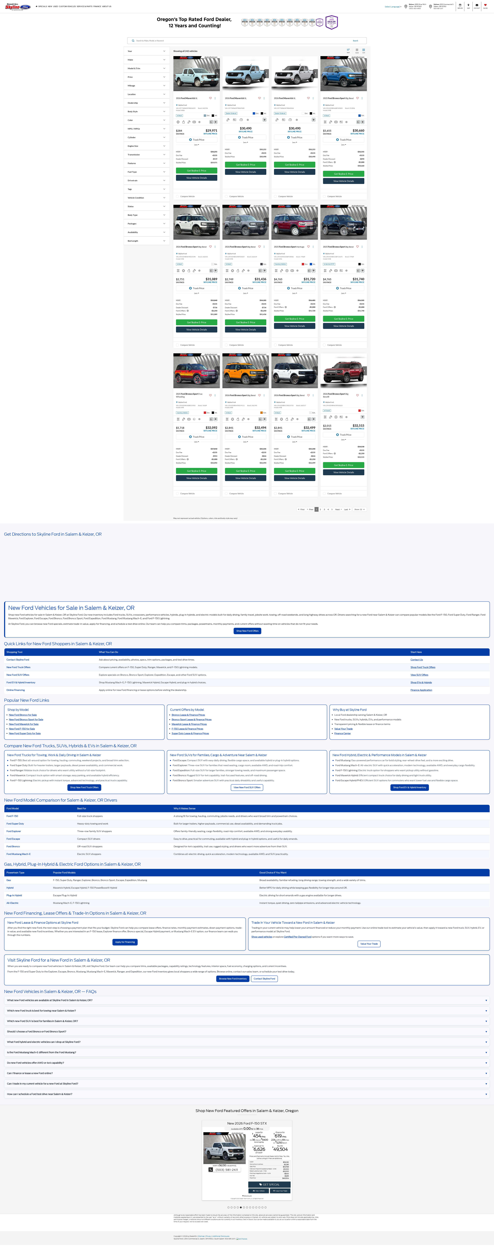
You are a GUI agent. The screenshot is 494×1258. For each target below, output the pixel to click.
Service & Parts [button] (84, 6)
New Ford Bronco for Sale (23, 714)
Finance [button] (97, 6)
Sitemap (201, 1236)
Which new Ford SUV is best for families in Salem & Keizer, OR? (42, 1021)
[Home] (36, 6)
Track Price (198, 139)
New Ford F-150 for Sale (22, 728)
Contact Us (417, 659)
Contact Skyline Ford (264, 978)
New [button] (50, 6)
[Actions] (215, 98)
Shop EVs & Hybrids (421, 682)
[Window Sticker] (215, 122)
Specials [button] (42, 6)
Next (338, 509)
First (302, 509)
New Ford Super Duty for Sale (25, 733)
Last (346, 509)
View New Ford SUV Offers (247, 787)
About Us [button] (106, 6)
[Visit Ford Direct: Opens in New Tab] (242, 1239)
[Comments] (211, 122)
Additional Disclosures (220, 1236)
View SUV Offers (419, 674)
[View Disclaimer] (199, 122)
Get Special (271, 1187)
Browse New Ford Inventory (233, 978)
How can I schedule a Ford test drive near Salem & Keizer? (39, 1094)
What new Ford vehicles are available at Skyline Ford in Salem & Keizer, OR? (49, 1000)
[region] (196, 157)
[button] (217, 73)
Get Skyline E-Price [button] (196, 170)
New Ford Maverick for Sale (23, 724)
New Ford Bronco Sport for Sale (26, 719)
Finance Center (342, 733)
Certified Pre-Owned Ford (297, 936)
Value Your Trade (343, 728)
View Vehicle (259, 1193)
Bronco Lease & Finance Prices (188, 714)
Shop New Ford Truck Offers (84, 787)
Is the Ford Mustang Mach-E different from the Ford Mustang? (41, 1052)
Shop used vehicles (262, 936)
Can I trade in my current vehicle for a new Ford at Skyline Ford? (42, 1083)
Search (355, 41)
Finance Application (421, 690)
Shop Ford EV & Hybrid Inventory (409, 787)
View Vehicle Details (196, 177)
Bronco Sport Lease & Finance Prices (191, 719)
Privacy (208, 1236)
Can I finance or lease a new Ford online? (30, 1073)
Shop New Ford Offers (247, 630)
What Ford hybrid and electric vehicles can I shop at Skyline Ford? (44, 1042)
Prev (310, 509)
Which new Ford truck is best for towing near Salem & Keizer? (41, 1010)
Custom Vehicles (67, 6)
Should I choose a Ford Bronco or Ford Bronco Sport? (36, 1031)
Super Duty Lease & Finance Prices (190, 733)
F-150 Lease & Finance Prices (187, 728)
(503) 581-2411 (226, 1138)
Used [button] (55, 6)
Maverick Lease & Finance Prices (189, 724)
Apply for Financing (125, 942)
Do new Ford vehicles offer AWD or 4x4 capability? (35, 1063)
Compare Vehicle (187, 196)
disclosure (248, 1198)
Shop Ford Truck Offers (423, 667)
